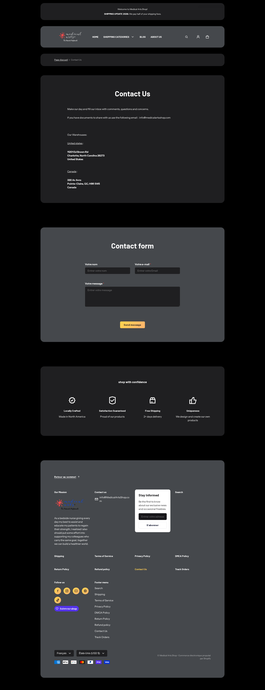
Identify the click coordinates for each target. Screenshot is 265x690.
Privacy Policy (102, 606)
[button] (186, 36)
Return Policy (102, 618)
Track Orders (102, 637)
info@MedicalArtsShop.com (114, 499)
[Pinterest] (85, 591)
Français (61, 653)
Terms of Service (104, 600)
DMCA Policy (102, 612)
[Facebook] (57, 591)
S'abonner (153, 525)
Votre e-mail (143, 264)
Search (99, 588)
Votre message (94, 283)
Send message (132, 324)
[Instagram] (66, 591)
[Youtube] (76, 591)
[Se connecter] (198, 36)
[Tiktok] (57, 600)
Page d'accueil (61, 60)
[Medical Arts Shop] (69, 37)
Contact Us (101, 630)
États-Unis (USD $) (89, 653)
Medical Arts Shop (168, 655)
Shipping (100, 594)
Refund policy (102, 624)
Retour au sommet (65, 476)
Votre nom (91, 264)
